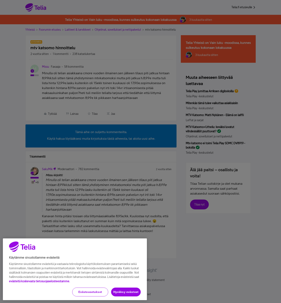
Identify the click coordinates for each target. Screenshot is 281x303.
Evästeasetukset (90, 292)
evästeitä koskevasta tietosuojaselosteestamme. (39, 281)
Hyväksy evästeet (125, 292)
